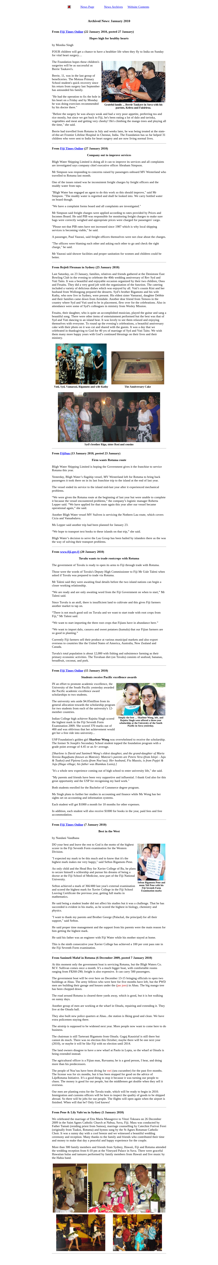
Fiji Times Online (71, 31)
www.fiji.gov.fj (69, 551)
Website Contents (138, 7)
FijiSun (65, 453)
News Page (87, 7)
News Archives (113, 7)
